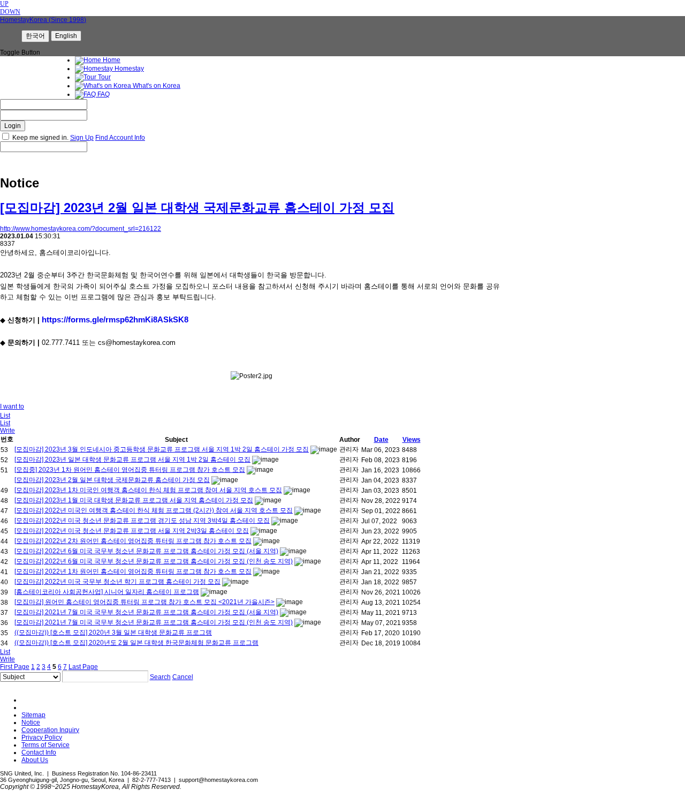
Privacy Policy (41, 737)
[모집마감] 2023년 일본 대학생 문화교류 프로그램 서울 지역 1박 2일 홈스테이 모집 (132, 459)
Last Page (83, 667)
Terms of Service (45, 745)
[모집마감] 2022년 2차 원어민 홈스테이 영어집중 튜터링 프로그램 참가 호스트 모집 (133, 541)
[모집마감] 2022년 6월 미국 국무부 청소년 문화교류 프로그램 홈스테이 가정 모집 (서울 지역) (146, 551)
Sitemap (33, 715)
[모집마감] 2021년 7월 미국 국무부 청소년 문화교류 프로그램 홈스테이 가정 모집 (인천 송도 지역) (153, 622)
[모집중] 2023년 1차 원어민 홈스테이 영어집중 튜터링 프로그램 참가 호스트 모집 (129, 469)
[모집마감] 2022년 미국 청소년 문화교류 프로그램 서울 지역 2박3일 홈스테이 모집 (131, 530)
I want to (12, 406)
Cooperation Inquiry (50, 730)
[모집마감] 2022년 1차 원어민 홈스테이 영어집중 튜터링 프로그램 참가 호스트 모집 (133, 571)
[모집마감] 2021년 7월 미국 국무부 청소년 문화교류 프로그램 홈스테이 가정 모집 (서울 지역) (146, 612)
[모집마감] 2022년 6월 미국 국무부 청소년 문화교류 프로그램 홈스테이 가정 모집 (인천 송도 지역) (153, 561)
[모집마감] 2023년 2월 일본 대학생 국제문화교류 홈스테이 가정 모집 (197, 207)
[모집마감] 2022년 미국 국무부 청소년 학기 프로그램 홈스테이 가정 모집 (117, 581)
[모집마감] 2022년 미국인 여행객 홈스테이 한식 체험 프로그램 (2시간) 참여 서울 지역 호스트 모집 (153, 510)
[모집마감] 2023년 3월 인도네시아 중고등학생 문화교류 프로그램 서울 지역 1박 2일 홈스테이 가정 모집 (161, 449)
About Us (34, 760)
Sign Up (82, 137)
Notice (30, 722)
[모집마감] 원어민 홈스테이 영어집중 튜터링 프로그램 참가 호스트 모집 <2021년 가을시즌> (144, 602)
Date (381, 439)
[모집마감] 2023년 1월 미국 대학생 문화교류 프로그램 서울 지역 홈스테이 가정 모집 (133, 500)
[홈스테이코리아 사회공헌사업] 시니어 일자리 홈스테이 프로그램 (106, 592)
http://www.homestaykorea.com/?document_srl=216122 (80, 228)
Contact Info (38, 752)
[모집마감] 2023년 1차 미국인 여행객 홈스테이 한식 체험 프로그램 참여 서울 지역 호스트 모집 (148, 490)
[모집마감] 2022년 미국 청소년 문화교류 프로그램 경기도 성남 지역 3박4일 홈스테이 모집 (142, 520)
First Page (14, 667)
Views (411, 439)
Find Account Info (120, 137)
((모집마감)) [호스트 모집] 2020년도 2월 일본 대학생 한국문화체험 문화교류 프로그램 (136, 642)
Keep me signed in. (40, 137)
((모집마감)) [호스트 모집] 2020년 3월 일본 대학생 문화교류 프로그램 (113, 632)
